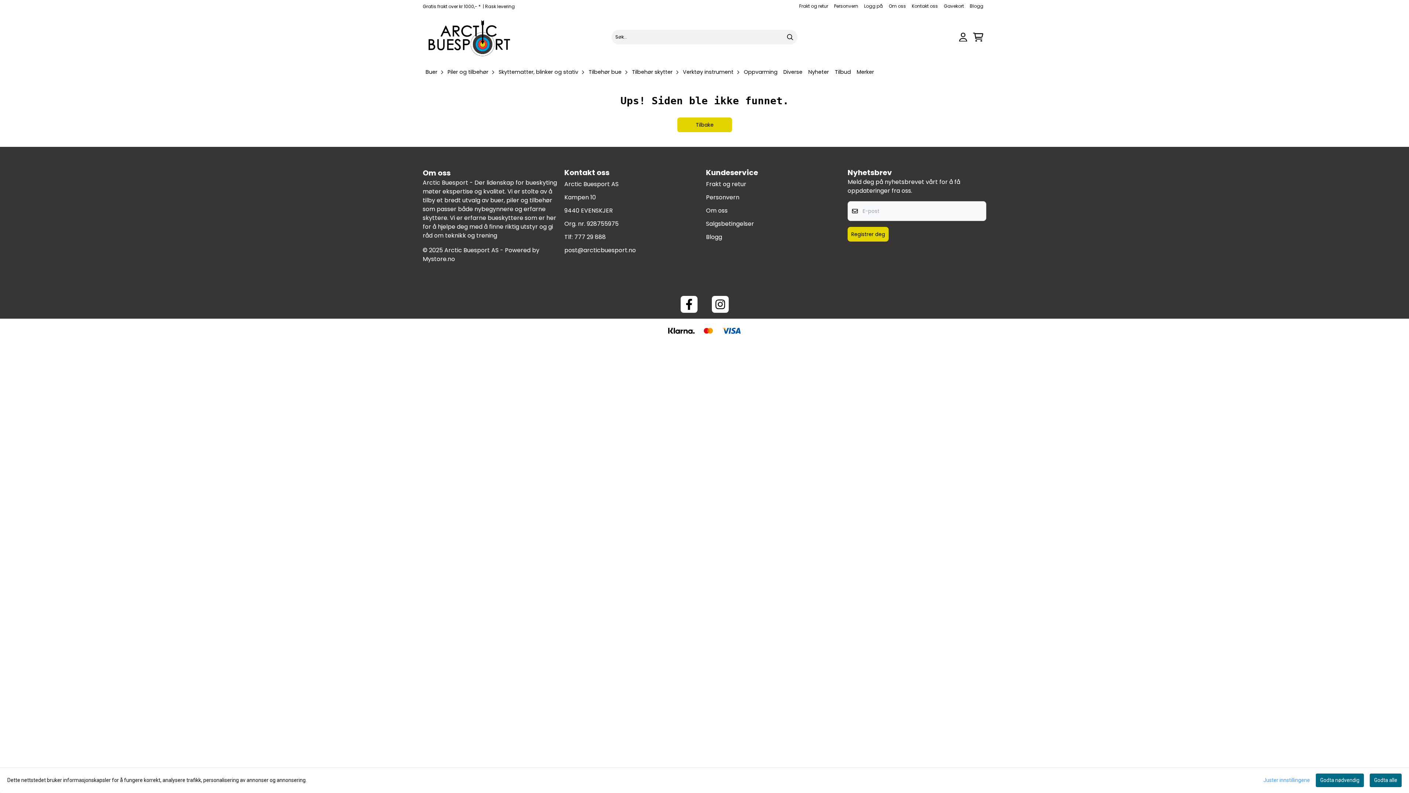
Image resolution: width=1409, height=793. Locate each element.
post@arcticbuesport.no (600, 250)
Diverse (792, 72)
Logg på (873, 6)
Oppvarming (761, 72)
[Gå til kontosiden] (963, 37)
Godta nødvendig (1339, 780)
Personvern (846, 6)
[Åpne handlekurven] (978, 37)
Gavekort (954, 6)
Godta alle (1385, 780)
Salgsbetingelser (730, 224)
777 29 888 (590, 237)
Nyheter (818, 72)
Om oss (897, 6)
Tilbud (843, 72)
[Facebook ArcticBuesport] (689, 304)
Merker (865, 72)
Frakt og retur (813, 6)
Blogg (976, 6)
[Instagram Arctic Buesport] (720, 304)
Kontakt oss (925, 6)
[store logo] (470, 37)
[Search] (790, 37)
